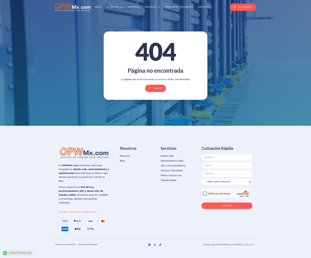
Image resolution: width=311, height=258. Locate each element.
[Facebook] (149, 244)
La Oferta (113, 7)
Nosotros (133, 7)
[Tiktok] (160, 244)
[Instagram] (155, 244)
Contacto (204, 7)
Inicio (98, 7)
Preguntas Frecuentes (179, 7)
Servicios (150, 7)
